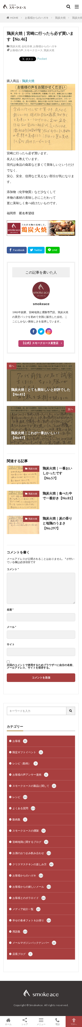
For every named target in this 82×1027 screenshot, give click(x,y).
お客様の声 (16, 50)
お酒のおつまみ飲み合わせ (31, 853)
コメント (13, 569)
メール (11, 627)
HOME (14, 17)
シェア (24, 1024)
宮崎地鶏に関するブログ (29, 841)
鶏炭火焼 (60, 17)
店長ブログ (21, 954)
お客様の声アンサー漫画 (29, 774)
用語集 (19, 931)
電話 (57, 1024)
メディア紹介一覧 (26, 909)
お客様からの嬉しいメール (31, 886)
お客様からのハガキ (37, 17)
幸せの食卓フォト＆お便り (31, 920)
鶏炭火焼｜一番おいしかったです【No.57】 (57, 473)
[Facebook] (17, 250)
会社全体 (27, 46)
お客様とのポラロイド (28, 898)
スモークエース (33, 50)
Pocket (42, 58)
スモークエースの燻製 (28, 830)
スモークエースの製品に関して (33, 785)
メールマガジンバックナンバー (33, 942)
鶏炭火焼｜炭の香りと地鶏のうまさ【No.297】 (57, 523)
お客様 (19, 741)
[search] (70, 711)
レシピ (19, 797)
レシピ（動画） (24, 763)
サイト (11, 644)
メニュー (41, 1024)
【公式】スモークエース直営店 (40, 343)
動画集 (19, 819)
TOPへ (74, 1024)
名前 (10, 609)
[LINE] (53, 250)
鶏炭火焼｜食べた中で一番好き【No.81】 (59, 495)
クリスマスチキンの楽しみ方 (32, 864)
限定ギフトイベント (27, 752)
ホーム (8, 1024)
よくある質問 (23, 808)
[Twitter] (36, 250)
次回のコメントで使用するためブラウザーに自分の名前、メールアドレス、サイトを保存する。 (41, 666)
